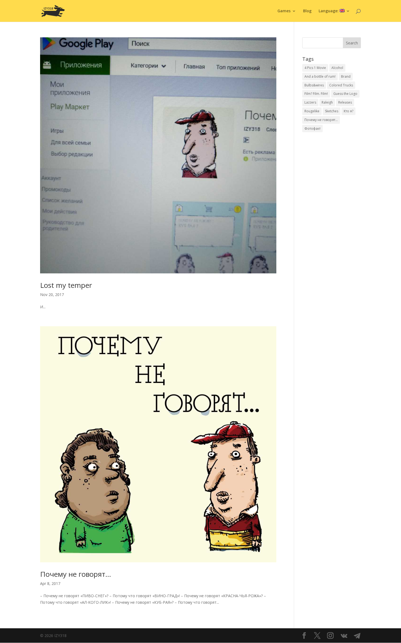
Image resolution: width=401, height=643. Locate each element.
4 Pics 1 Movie (315, 67)
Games (284, 11)
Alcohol (337, 67)
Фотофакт (312, 128)
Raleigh (327, 102)
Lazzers (310, 102)
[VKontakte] (344, 636)
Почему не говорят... (321, 119)
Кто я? (348, 111)
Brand (346, 76)
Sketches (331, 111)
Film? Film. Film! (316, 93)
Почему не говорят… (75, 574)
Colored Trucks (341, 85)
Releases (345, 102)
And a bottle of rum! (320, 76)
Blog (307, 11)
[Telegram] (357, 636)
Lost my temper (66, 285)
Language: (329, 11)
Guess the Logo (345, 93)
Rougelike (311, 111)
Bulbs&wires (314, 85)
